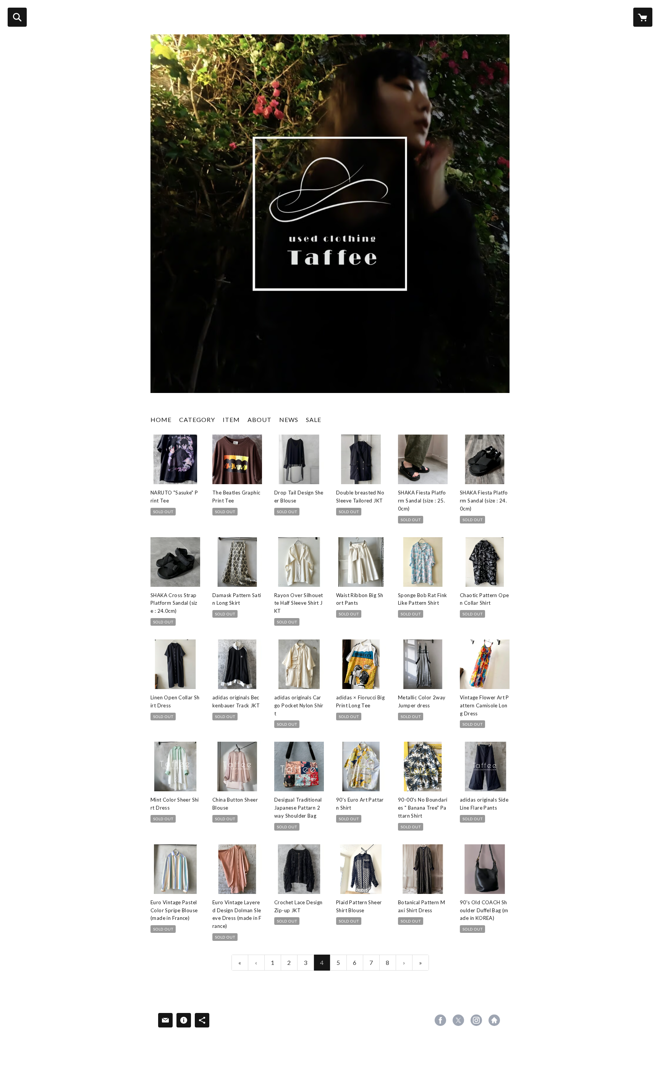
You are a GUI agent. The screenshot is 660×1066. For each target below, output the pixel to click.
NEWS (288, 419)
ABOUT (259, 419)
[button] (197, 421)
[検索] (17, 17)
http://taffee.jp (494, 1020)
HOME (160, 419)
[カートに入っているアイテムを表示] (642, 17)
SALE (313, 419)
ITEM (231, 419)
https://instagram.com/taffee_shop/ (476, 1020)
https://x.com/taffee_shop (458, 1020)
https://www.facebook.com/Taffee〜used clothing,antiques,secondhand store (440, 1020)
